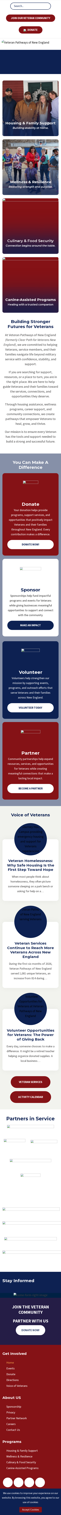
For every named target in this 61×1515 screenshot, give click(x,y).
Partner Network (16, 1418)
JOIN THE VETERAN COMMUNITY (30, 1309)
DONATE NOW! (30, 1330)
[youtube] (29, 1482)
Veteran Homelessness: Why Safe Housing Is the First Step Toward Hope (30, 865)
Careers (11, 1424)
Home (10, 1363)
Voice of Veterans (16, 1386)
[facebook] (8, 1482)
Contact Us (13, 1430)
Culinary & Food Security (30, 241)
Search (45, 6)
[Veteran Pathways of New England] (25, 42)
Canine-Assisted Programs (30, 300)
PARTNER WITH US (30, 1320)
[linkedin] (40, 1482)
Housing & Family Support (30, 123)
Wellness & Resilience (30, 182)
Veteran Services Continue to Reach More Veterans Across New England (30, 950)
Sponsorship (13, 1407)
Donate (10, 1374)
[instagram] (18, 1482)
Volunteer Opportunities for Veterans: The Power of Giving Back (30, 1035)
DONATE (32, 30)
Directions (12, 1380)
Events (10, 1368)
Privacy (10, 1412)
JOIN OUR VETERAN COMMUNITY (30, 18)
